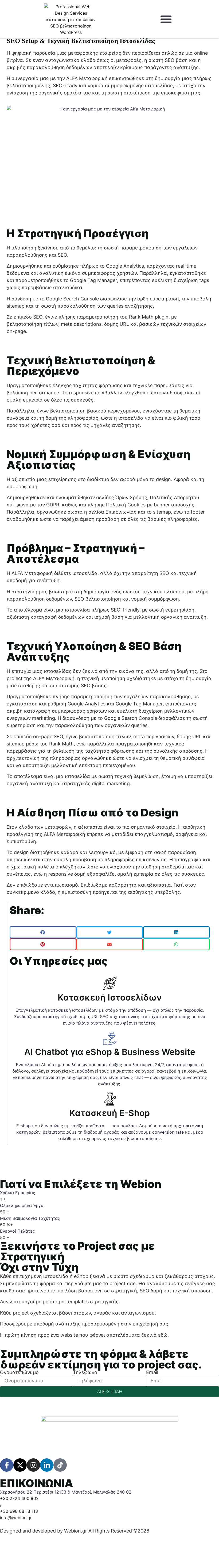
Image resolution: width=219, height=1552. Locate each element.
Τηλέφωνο (85, 1372)
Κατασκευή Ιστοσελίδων (110, 997)
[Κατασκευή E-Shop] (109, 1099)
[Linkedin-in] (46, 1465)
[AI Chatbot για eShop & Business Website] (109, 1038)
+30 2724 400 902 (19, 1498)
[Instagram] (33, 1465)
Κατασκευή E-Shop (109, 1113)
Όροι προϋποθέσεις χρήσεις (83, 1538)
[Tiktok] (60, 1465)
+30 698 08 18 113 (19, 1511)
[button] (166, 19)
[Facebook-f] (6, 1465)
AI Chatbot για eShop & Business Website (109, 1052)
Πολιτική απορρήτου (23, 1538)
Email (152, 1372)
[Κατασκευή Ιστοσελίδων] (109, 983)
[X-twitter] (20, 1465)
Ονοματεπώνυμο (19, 1372)
